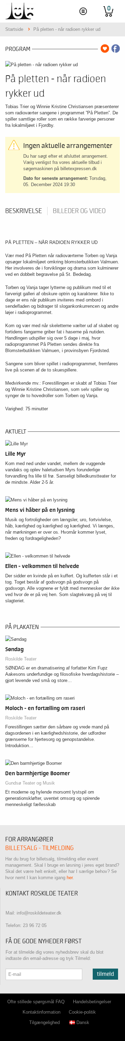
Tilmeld (105, 974)
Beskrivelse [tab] (23, 211)
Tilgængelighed (44, 1022)
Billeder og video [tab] (79, 211)
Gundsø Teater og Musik (30, 783)
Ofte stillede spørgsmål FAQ (36, 1001)
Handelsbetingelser (92, 1001)
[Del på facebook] (115, 48)
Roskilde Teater (20, 659)
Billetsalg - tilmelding (39, 848)
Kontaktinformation (41, 1012)
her (70, 877)
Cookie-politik (82, 1012)
